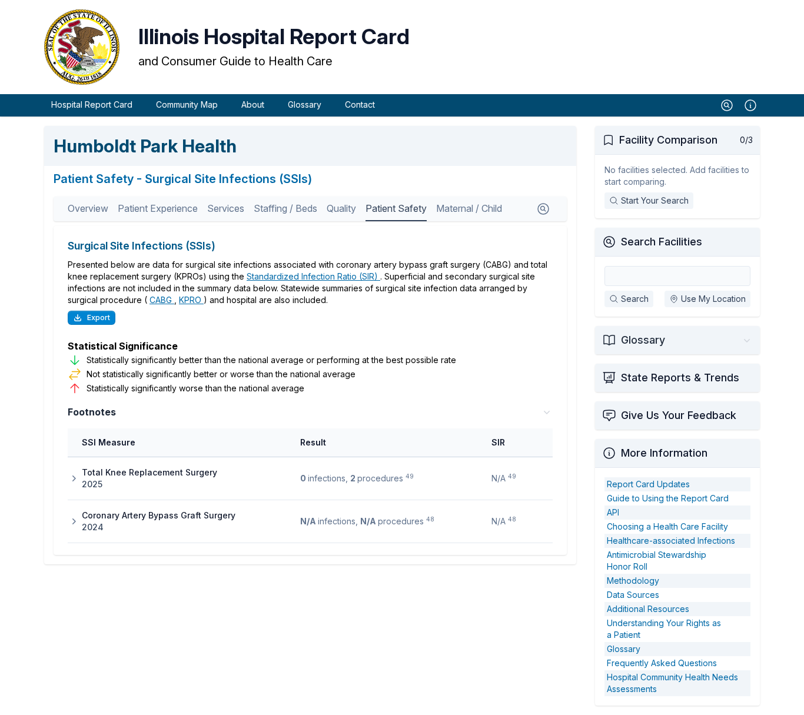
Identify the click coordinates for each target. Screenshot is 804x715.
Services (225, 208)
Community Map (187, 104)
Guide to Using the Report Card (668, 498)
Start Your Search (655, 200)
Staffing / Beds (285, 208)
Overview (88, 208)
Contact (360, 104)
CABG (161, 300)
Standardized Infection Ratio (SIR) (313, 276)
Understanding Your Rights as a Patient (664, 629)
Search (635, 299)
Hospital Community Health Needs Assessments (672, 683)
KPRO (191, 300)
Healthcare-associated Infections (671, 541)
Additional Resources (648, 609)
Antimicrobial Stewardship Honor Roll (656, 560)
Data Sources (633, 595)
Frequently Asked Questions (662, 663)
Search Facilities (661, 241)
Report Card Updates (648, 484)
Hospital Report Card (91, 104)
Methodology (633, 581)
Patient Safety (396, 208)
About (252, 104)
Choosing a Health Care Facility (667, 526)
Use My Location (713, 299)
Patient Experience (158, 208)
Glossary (304, 104)
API (613, 512)
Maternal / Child (469, 208)
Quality (341, 208)
